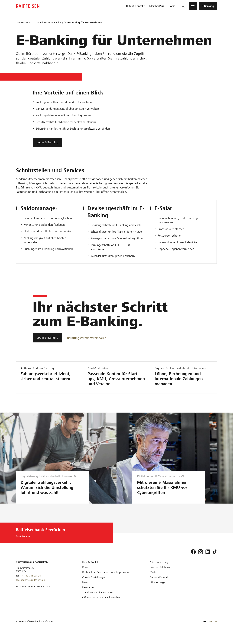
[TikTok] (214, 551)
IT (216, 621)
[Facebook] (193, 551)
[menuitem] (135, 6)
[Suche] (183, 6)
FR (210, 621)
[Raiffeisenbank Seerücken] (28, 6)
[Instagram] (200, 551)
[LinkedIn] (207, 551)
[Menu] (193, 6)
